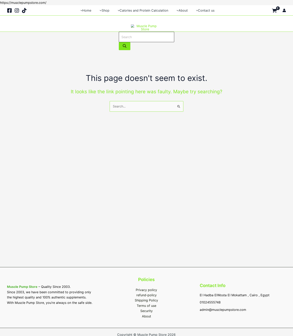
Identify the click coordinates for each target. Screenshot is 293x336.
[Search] (124, 46)
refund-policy (146, 295)
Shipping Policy (146, 300)
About (146, 316)
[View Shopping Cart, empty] (274, 10)
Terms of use (146, 306)
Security (146, 311)
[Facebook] (9, 10)
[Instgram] (16, 10)
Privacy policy (146, 290)
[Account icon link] (284, 10)
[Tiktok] (24, 10)
